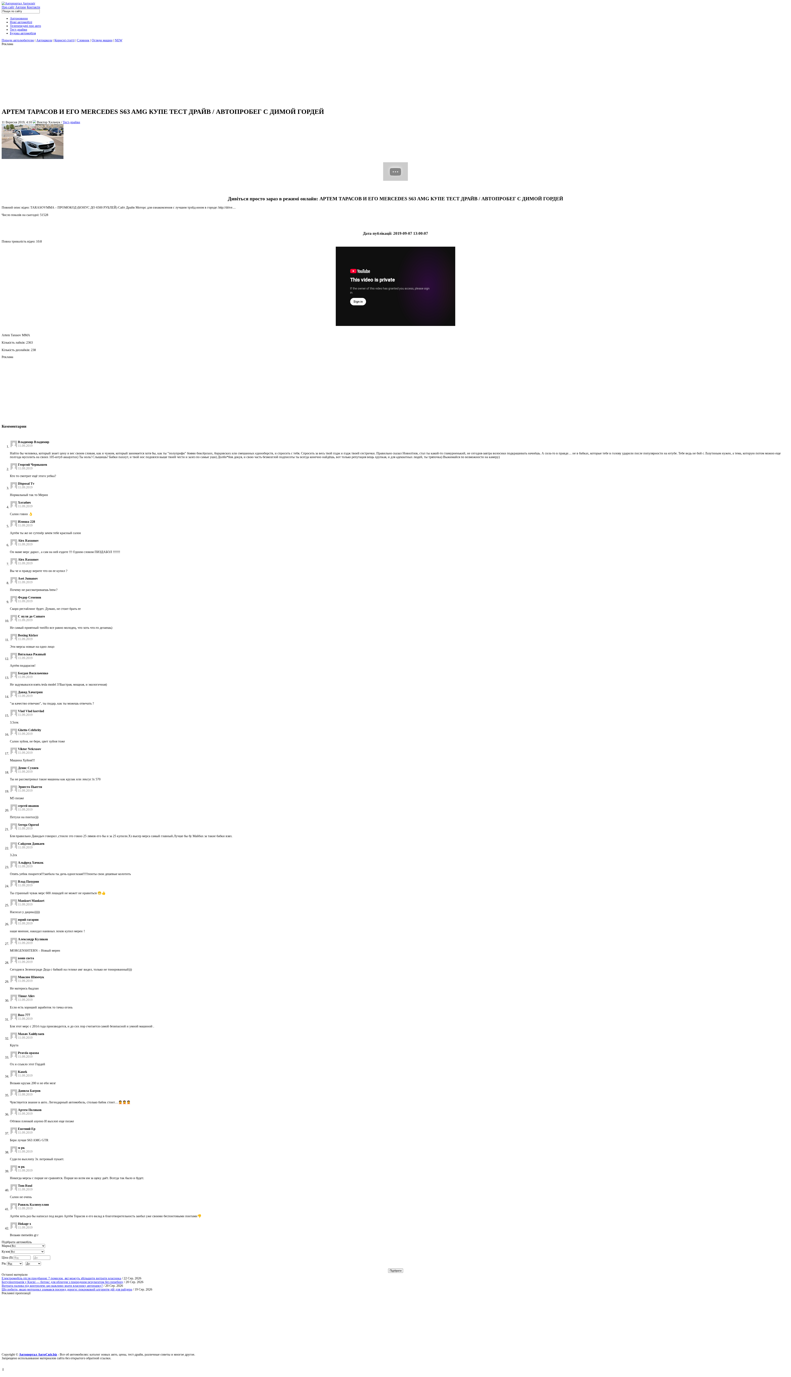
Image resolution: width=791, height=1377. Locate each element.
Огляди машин (102, 40)
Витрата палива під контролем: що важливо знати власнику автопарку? (52, 1285)
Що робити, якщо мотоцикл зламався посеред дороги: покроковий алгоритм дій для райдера (67, 1289)
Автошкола (44, 40)
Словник (83, 40)
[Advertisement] (125, 75)
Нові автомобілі (21, 22)
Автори (20, 7)
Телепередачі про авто (25, 26)
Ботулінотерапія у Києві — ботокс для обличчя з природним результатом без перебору (62, 1282)
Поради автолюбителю (18, 40)
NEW (118, 40)
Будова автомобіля (23, 33)
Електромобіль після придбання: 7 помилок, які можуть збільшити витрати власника (61, 1278)
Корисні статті (64, 40)
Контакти (33, 7)
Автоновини (19, 18)
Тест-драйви (18, 29)
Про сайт (8, 7)
